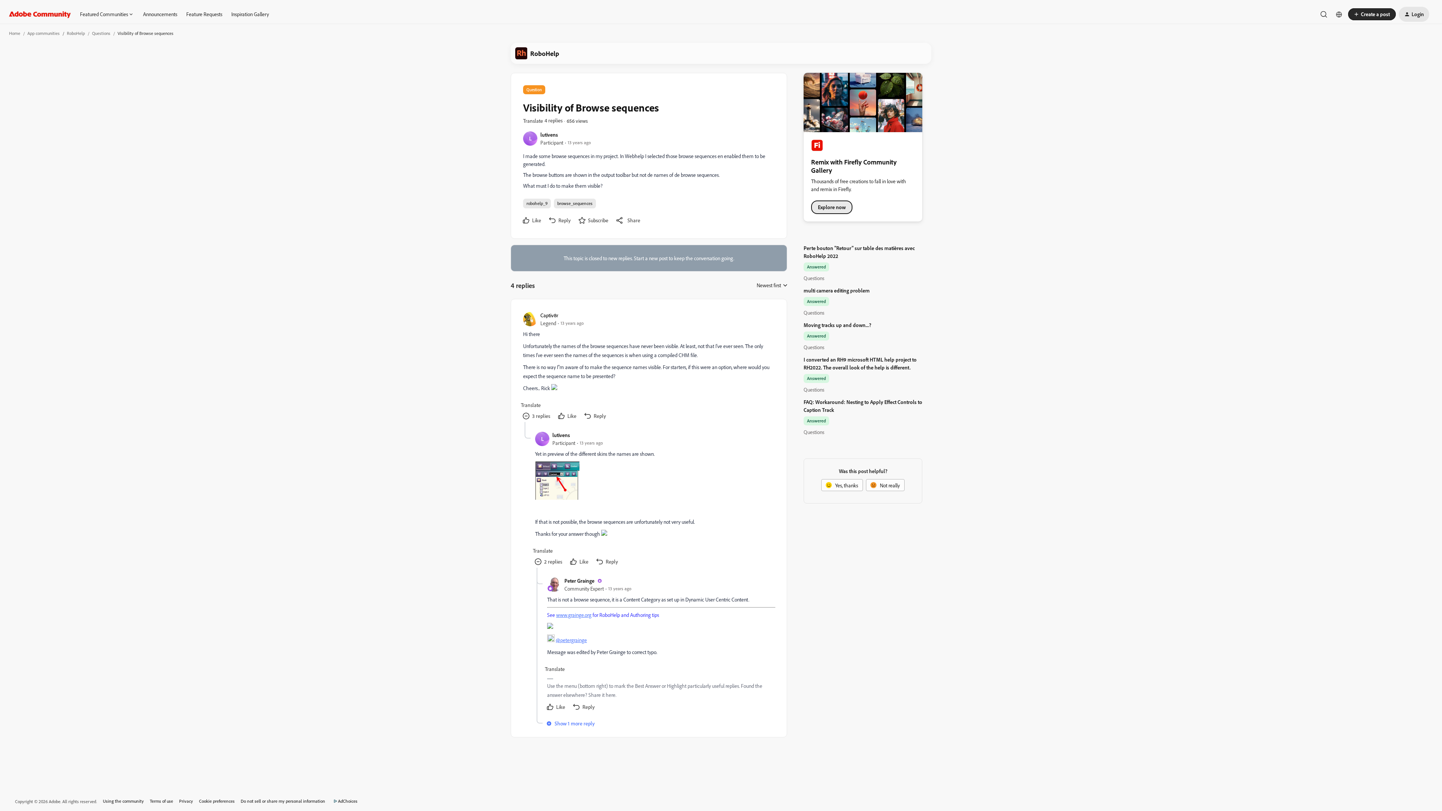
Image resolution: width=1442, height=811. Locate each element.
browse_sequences (575, 203)
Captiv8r (549, 315)
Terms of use (161, 801)
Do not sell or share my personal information (283, 801)
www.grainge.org (573, 615)
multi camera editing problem (837, 290)
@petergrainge (571, 640)
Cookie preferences (217, 801)
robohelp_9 (537, 203)
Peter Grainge (579, 580)
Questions (101, 33)
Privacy (186, 801)
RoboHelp (76, 33)
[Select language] (1339, 14)
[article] (648, 366)
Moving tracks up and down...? (837, 325)
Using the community (123, 801)
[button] (1372, 14)
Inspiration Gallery (250, 14)
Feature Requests (204, 14)
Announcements (160, 14)
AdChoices (347, 801)
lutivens (549, 134)
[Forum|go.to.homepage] (40, 14)
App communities (43, 33)
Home (14, 33)
